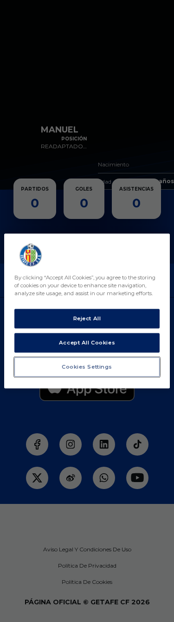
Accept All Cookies (87, 342)
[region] (86, 311)
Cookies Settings (87, 367)
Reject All (87, 318)
